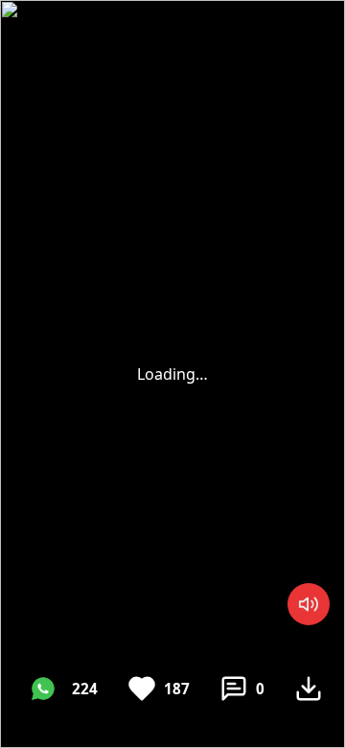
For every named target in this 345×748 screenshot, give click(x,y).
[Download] (308, 688)
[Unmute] (309, 604)
